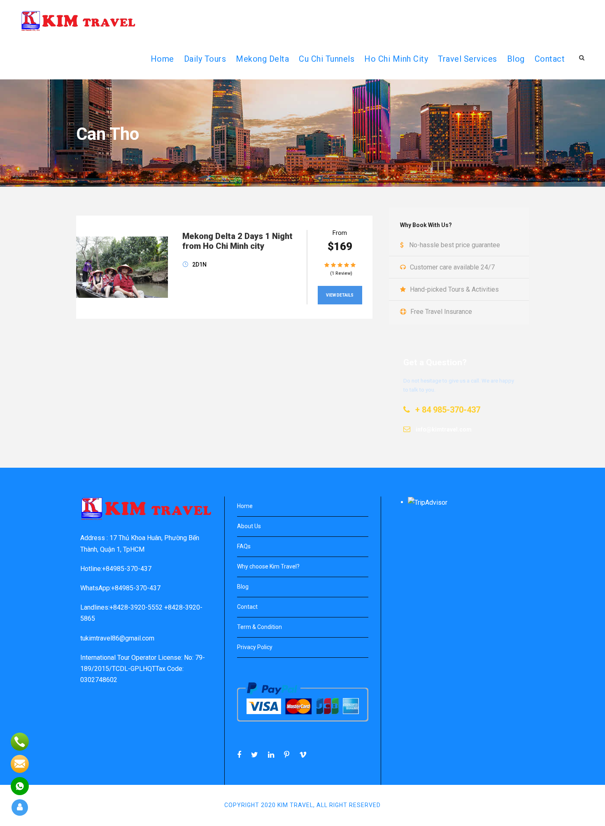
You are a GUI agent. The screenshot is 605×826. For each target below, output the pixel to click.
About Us (249, 526)
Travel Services (467, 59)
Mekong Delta (262, 59)
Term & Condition (259, 627)
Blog (516, 59)
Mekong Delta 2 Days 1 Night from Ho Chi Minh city (237, 241)
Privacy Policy (254, 647)
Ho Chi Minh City (396, 59)
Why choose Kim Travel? (268, 566)
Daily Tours (205, 59)
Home (245, 506)
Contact (550, 59)
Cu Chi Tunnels (326, 59)
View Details (340, 295)
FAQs (244, 546)
